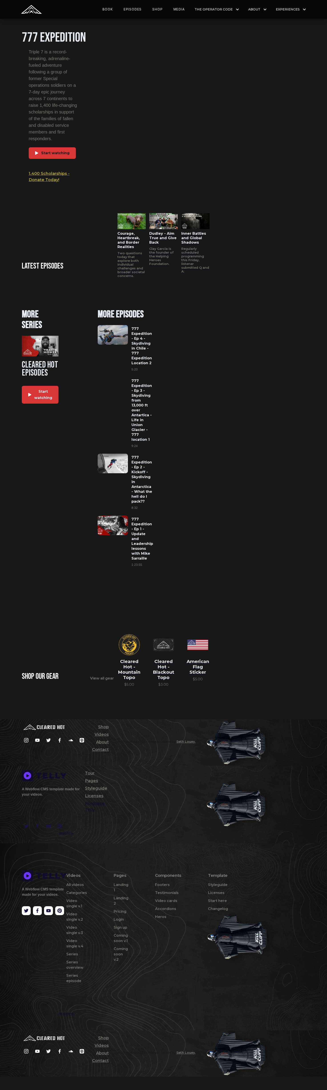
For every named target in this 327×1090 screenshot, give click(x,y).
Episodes (133, 9)
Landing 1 (121, 887)
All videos (75, 885)
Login (119, 919)
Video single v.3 (74, 930)
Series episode (73, 978)
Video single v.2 (74, 917)
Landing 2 (121, 901)
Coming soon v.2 (121, 954)
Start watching (55, 153)
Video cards (166, 901)
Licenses (94, 795)
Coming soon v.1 (121, 938)
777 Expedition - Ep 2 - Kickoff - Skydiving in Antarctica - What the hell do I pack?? (141, 479)
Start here (217, 901)
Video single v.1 (74, 903)
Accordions (165, 909)
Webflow (66, 833)
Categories (76, 893)
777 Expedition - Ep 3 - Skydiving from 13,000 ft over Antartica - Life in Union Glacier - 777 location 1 (141, 410)
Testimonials (167, 893)
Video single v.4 (74, 943)
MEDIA (179, 9)
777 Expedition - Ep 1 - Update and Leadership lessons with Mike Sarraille (142, 538)
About (102, 742)
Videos (102, 734)
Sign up (120, 927)
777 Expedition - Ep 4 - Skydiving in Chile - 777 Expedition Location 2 (141, 346)
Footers (162, 885)
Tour (90, 773)
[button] (217, 9)
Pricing (120, 911)
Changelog (218, 909)
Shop (157, 9)
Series (72, 954)
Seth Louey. (186, 742)
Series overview (74, 965)
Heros (160, 917)
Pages (91, 780)
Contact (100, 749)
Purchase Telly (95, 806)
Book (108, 9)
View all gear (102, 678)
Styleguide (96, 788)
